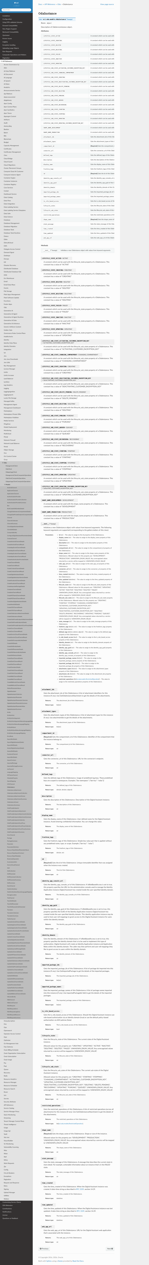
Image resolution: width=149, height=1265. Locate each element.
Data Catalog (8, 197)
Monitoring (7, 430)
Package (9, 838)
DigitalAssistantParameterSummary (17, 703)
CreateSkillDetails (12, 643)
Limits (6, 372)
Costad (6, 191)
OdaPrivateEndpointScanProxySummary (19, 829)
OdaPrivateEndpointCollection (16, 820)
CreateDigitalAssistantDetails (15, 574)
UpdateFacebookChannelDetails (16, 945)
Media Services (9, 421)
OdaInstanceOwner (12, 802)
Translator (10, 910)
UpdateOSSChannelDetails (15, 958)
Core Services (8, 187)
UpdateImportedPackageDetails (16, 949)
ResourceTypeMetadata (14, 856)
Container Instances (10, 181)
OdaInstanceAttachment (14, 790)
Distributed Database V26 (12, 272)
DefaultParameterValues (14, 688)
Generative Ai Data (10, 320)
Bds (5, 136)
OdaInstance (11, 787)
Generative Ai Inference (12, 323)
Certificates (7, 149)
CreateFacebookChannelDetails (16, 580)
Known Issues (7, 38)
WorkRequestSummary (13, 1017)
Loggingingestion (9, 391)
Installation (6, 16)
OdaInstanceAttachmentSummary (17, 799)
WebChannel (11, 999)
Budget (6, 142)
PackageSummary (12, 841)
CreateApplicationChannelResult (16, 556)
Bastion (6, 129)
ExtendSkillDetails (12, 751)
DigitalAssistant (11, 691)
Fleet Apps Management (12, 294)
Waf (5, 1157)
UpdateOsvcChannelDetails (15, 969)
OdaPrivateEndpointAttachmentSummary (19, 817)
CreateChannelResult (13, 565)
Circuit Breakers (9, 1173)
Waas (6, 1153)
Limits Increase (9, 375)
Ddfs (5, 246)
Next (109, 1249)
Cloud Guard (8, 162)
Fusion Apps (8, 304)
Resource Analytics (10, 1079)
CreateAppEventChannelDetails (16, 547)
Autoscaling (8, 126)
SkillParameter (11, 874)
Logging (5, 42)
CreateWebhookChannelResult (16, 685)
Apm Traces (8, 113)
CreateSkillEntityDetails (14, 646)
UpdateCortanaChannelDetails (16, 937)
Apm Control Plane (10, 107)
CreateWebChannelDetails (14, 676)
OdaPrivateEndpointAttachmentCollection (19, 814)
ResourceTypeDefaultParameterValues (18, 850)
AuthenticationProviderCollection (17, 499)
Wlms (6, 1160)
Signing (6, 1189)
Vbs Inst (6, 1137)
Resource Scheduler (10, 1085)
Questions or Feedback (10, 1218)
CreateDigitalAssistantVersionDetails (17, 577)
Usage (6, 1128)
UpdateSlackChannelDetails (15, 981)
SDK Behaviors (8, 1205)
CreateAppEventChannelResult (16, 550)
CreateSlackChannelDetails (15, 658)
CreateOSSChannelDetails (14, 607)
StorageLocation (12, 895)
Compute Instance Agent (12, 175)
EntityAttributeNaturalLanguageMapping (19, 730)
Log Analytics (8, 385)
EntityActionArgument (13, 718)
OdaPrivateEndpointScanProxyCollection (19, 826)
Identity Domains (9, 346)
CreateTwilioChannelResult (15, 673)
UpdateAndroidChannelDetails (16, 922)
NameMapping (11, 781)
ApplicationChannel (13, 493)
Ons (5, 1024)
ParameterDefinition (13, 847)
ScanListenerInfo (12, 862)
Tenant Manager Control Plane (14, 1121)
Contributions (7, 1208)
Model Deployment (10, 427)
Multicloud (7, 434)
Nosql (6, 446)
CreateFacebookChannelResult (16, 583)
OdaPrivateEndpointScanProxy (16, 823)
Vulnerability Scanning (11, 1147)
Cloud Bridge (8, 158)
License (5, 1215)
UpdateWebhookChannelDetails (16, 993)
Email (5, 281)
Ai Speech (7, 81)
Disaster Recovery (10, 265)
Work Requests (9, 1163)
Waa (5, 1150)
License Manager (9, 369)
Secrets (6, 1098)
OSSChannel (11, 784)
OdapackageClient (11, 472)
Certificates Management (12, 152)
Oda (5, 463)
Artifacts (7, 120)
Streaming (7, 1118)
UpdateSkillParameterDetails (15, 978)
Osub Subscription (10, 1056)
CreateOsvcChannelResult (14, 631)
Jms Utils (7, 362)
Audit (5, 123)
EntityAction (10, 715)
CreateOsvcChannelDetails (15, 628)
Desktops (7, 255)
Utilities (6, 1195)
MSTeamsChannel (12, 775)
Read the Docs (78, 1261)
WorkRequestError (12, 1008)
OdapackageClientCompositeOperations (18, 481)
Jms (5, 356)
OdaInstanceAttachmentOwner (16, 796)
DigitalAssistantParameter (14, 697)
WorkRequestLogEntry (13, 1011)
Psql (5, 1066)
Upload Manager (9, 1192)
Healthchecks (8, 336)
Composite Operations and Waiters (14, 55)
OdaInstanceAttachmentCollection (17, 793)
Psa (5, 1063)
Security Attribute (10, 1102)
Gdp (5, 307)
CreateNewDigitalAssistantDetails (16, 601)
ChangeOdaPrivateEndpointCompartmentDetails (20, 514)
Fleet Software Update (11, 298)
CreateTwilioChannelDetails (15, 670)
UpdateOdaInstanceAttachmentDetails (18, 960)
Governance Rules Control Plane (14, 333)
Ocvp (5, 459)
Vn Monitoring (8, 1144)
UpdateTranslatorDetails (14, 984)
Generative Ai (8, 311)
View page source (107, 4)
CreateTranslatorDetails (13, 667)
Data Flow (7, 200)
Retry (5, 1186)
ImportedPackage (12, 763)
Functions (7, 301)
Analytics (7, 87)
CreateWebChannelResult (14, 679)
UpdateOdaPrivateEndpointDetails (17, 966)
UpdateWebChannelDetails (15, 990)
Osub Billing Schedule (11, 1050)
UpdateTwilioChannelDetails (15, 987)
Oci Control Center (10, 456)
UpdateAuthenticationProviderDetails (18, 931)
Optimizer (7, 1040)
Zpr (5, 1166)
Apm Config (8, 103)
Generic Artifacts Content (12, 327)
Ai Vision (6, 84)
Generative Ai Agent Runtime (13, 317)
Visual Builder (8, 1141)
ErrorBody (10, 736)
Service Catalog (9, 1108)
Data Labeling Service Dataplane (15, 210)
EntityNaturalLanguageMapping (16, 733)
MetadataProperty (12, 778)
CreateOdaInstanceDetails (14, 616)
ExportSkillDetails (12, 745)
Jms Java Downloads (11, 359)
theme (60, 1261)
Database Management (11, 223)
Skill (8, 868)
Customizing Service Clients (12, 1202)
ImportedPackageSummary (15, 766)
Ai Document (8, 74)
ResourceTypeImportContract (15, 853)
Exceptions (7, 1176)
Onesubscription (9, 1021)
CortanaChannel (12, 538)
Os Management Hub (11, 1043)
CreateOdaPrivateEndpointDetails (17, 622)
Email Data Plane (9, 285)
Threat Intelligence (10, 1124)
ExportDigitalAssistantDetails (15, 742)
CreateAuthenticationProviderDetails (17, 559)
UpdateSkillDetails (12, 975)
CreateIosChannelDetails (14, 589)
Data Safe (7, 213)
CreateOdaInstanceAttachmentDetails (18, 613)
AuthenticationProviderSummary (16, 502)
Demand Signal (9, 252)
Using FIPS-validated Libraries (12, 22)
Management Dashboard (12, 408)
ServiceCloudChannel (13, 865)
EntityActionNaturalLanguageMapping (18, 724)
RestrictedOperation (13, 859)
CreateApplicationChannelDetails (16, 553)
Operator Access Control (12, 1034)
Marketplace (8, 411)
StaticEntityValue (12, 889)
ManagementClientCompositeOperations (18, 475)
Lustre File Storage (10, 398)
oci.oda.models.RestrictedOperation (71, 1123)
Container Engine (9, 178)
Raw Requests (7, 51)
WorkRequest (11, 1005)
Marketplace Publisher (11, 417)
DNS (5, 275)
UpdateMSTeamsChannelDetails (16, 954)
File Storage (8, 291)
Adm (5, 68)
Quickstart (6, 35)
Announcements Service (12, 90)
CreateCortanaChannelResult (15, 571)
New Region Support (10, 29)
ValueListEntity (11, 996)
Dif (5, 262)
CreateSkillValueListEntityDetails (16, 652)
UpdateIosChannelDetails (14, 951)
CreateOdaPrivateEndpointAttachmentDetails (20, 619)
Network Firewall (9, 440)
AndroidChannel (12, 487)
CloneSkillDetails (12, 529)
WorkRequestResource (13, 1014)
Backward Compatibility (11, 32)
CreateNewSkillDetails (13, 604)
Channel (9, 517)
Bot (8, 505)
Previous (44, 1249)
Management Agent (10, 404)
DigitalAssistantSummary (14, 709)
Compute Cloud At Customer (13, 171)
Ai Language (8, 77)
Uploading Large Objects (11, 48)
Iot (5, 353)
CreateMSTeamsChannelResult (16, 598)
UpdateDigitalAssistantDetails (15, 939)
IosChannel (10, 769)
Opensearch (8, 1030)
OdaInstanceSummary (13, 805)
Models (8, 484)
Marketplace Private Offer (12, 414)
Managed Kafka (9, 401)
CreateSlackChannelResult (14, 661)
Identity (6, 340)
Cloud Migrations (9, 165)
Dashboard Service (10, 194)
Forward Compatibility (10, 25)
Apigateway (8, 100)
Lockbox (6, 382)
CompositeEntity (12, 532)
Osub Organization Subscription (14, 1053)
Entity (9, 712)
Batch (6, 133)
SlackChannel (11, 886)
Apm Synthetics (9, 110)
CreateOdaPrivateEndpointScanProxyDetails (20, 625)
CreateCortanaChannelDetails (15, 568)
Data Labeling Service (11, 207)
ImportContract (11, 760)
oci (17, 3)
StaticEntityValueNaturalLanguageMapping (19, 892)
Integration (7, 349)
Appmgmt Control (10, 116)
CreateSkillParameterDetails (15, 649)
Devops (6, 259)
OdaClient (9, 469)
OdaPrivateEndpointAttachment (16, 811)
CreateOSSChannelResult (14, 610)
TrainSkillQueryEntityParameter (16, 907)
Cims (5, 155)
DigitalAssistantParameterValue (16, 706)
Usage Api (7, 1131)
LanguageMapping (12, 772)
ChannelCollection (12, 520)
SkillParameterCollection (14, 877)
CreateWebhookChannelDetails (16, 682)
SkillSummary (11, 883)
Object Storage (9, 450)
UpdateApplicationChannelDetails (17, 928)
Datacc (6, 236)
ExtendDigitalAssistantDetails (15, 748)
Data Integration (9, 204)
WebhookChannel (12, 1002)
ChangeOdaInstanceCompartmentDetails (19, 511)
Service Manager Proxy (11, 1111)
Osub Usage (8, 1060)
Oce (5, 453)
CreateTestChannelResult (14, 664)
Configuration (7, 19)
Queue (6, 1069)
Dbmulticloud (8, 243)
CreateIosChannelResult (14, 592)
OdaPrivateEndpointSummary (15, 832)
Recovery (7, 1073)
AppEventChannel (12, 490)
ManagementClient (12, 466)
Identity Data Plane (10, 343)
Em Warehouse (9, 278)
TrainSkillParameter (12, 904)
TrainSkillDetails (11, 901)
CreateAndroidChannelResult (15, 544)
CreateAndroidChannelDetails (15, 541)
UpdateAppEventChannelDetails (16, 925)
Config (6, 1170)
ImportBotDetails (12, 757)
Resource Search (9, 1089)
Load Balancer (8, 378)
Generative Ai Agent (10, 314)
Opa (5, 1027)
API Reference (7, 61)
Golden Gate (8, 330)
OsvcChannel (11, 835)
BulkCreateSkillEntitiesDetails (15, 508)
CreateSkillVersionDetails (14, 655)
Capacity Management (11, 145)
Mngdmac (7, 424)
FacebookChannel (12, 754)
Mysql (6, 437)
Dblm (6, 239)
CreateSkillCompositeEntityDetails (17, 640)
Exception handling (9, 45)
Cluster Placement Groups (12, 168)
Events (6, 288)
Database (7, 220)
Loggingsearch (8, 395)
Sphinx (49, 1261)
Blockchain (7, 139)
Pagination (6, 58)
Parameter (10, 844)
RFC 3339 (80, 1189)
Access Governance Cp (11, 64)
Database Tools (9, 230)
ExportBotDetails (12, 739)
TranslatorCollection (13, 913)
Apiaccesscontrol (9, 97)
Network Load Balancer (12, 443)
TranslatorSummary (12, 916)
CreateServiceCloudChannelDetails (17, 634)
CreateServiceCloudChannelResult (17, 637)
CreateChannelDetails (13, 562)
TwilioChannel (11, 919)
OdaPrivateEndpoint (13, 808)
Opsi (5, 1037)
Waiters (6, 1199)
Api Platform (8, 94)
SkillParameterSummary (14, 880)
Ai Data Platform (9, 71)
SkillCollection (11, 871)
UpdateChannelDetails (13, 934)
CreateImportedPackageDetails (16, 586)
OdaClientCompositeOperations (16, 478)
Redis (5, 1076)
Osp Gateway (8, 1047)
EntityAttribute (11, 727)
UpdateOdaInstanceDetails (15, 964)
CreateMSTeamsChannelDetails (16, 595)
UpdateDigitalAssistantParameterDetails (18, 943)
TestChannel (10, 898)
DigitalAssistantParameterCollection (17, 700)
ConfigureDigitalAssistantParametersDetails (19, 535)
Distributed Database (11, 268)
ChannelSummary (12, 523)
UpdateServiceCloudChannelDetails (17, 972)
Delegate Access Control (12, 249)
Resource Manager (10, 1082)
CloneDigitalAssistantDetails (15, 526)
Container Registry (10, 184)
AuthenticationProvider (14, 496)
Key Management (9, 366)
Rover (6, 1092)
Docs (40, 4)
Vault (5, 1134)
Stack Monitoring (9, 1115)
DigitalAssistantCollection (14, 694)
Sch (5, 1095)
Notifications (7, 1212)
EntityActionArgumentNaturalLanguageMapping (20, 721)
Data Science (8, 217)
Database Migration (10, 226)
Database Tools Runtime (12, 233)
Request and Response (11, 1183)
